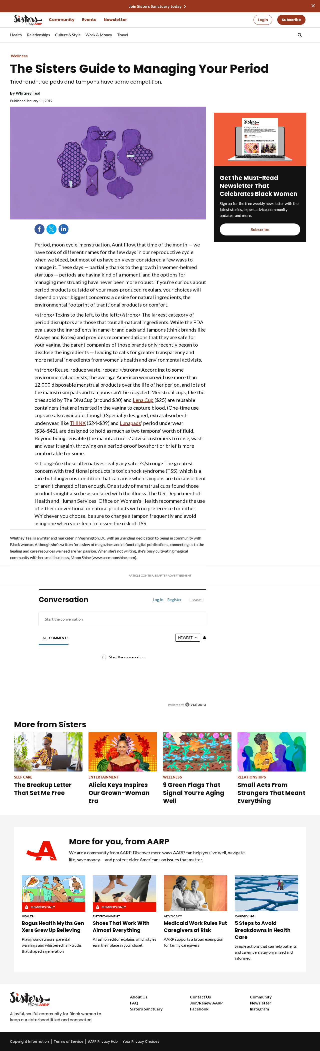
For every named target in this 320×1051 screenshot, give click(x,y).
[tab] (55, 638)
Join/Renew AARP (206, 1002)
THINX (78, 423)
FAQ (134, 1002)
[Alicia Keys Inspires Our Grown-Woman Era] (122, 751)
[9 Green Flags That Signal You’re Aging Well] (197, 751)
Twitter (51, 229)
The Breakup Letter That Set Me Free (43, 789)
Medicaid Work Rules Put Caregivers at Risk (195, 927)
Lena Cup (143, 400)
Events (89, 20)
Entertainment (106, 916)
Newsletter (115, 20)
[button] (299, 35)
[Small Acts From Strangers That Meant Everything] (272, 751)
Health (28, 916)
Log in (158, 599)
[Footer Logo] (60, 999)
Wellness (19, 55)
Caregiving (244, 916)
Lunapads (130, 423)
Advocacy (173, 916)
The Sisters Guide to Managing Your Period (139, 68)
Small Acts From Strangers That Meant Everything (271, 793)
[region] (122, 653)
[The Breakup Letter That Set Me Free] (48, 751)
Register (174, 599)
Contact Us (200, 996)
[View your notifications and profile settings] (204, 638)
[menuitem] (16, 37)
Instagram (259, 1008)
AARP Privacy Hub (103, 1041)
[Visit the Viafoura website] (195, 704)
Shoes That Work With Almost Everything (121, 927)
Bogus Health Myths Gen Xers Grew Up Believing (53, 927)
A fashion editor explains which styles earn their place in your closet (124, 942)
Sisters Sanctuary (146, 1008)
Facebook (39, 229)
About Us (139, 996)
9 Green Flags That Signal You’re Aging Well (193, 793)
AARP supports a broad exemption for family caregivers (193, 942)
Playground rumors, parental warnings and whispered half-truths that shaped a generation (52, 945)
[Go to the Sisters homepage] (22, 20)
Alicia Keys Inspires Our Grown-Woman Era (119, 793)
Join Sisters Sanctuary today (155, 6)
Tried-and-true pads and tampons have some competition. (86, 82)
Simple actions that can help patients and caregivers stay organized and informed (266, 952)
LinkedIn (63, 229)
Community (61, 20)
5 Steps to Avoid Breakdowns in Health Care (262, 930)
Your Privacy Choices (140, 1041)
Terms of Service (69, 1041)
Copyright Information (29, 1041)
